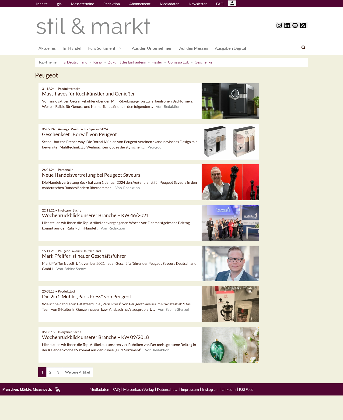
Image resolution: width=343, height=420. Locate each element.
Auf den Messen (193, 48)
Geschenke (203, 62)
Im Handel (72, 48)
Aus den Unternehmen (152, 48)
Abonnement (139, 3)
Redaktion (111, 3)
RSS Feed (246, 389)
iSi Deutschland (75, 62)
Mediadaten (169, 3)
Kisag (97, 62)
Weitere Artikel (77, 372)
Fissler (157, 62)
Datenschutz (167, 389)
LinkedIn (229, 389)
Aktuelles (47, 48)
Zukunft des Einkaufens (127, 62)
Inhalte (42, 3)
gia (59, 3)
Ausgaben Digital (230, 48)
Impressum (190, 389)
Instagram (210, 389)
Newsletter (198, 3)
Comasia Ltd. (178, 62)
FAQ (220, 3)
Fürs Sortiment (102, 48)
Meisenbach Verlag (138, 389)
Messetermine (82, 3)
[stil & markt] (93, 26)
